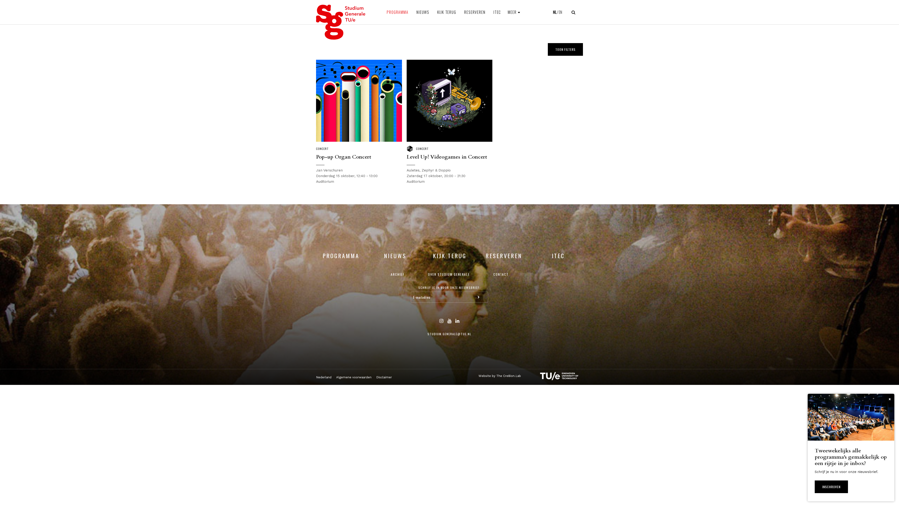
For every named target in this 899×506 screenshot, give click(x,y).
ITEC (497, 12)
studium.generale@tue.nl (449, 334)
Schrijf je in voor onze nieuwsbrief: (449, 288)
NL (554, 12)
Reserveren (475, 12)
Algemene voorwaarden (354, 377)
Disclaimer (384, 377)
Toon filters (565, 49)
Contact (500, 274)
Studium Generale (341, 22)
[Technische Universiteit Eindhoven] (554, 376)
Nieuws (422, 12)
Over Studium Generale (449, 274)
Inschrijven (831, 486)
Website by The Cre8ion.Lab (500, 376)
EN (560, 12)
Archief (398, 274)
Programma (398, 12)
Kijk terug (446, 12)
